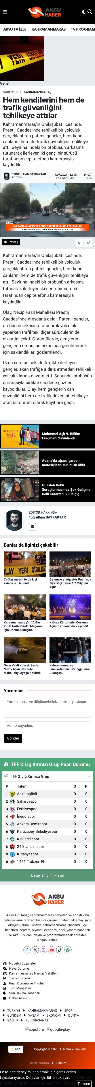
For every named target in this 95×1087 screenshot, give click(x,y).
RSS (17, 1049)
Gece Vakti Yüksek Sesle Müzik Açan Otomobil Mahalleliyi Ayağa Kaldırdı (22, 669)
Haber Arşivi (18, 998)
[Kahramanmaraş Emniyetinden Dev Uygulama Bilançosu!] (70, 649)
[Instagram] (43, 949)
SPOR (68, 1011)
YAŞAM (33, 1015)
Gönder (13, 738)
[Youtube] (51, 949)
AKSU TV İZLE (15, 29)
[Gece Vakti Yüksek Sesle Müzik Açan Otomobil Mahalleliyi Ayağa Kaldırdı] (25, 649)
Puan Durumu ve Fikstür (26, 983)
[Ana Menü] (5, 12)
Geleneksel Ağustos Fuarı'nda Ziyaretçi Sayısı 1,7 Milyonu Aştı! (70, 583)
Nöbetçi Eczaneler (22, 963)
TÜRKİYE (13, 1011)
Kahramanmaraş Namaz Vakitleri (33, 973)
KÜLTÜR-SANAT (37, 1020)
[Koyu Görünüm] (84, 12)
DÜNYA (73, 1015)
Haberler (10, 92)
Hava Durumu (19, 969)
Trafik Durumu (19, 978)
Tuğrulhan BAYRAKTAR (47, 517)
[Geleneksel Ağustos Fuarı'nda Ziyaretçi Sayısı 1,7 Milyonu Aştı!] (70, 564)
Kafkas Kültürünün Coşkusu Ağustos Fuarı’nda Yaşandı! (68, 624)
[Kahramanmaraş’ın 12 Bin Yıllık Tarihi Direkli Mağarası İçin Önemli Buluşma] (25, 607)
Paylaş (13, 242)
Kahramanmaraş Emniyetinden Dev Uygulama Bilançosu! (69, 669)
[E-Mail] (32, 526)
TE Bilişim (58, 1063)
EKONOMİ (54, 1015)
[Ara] (89, 12)
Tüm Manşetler (20, 988)
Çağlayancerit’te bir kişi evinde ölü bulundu (20, 581)
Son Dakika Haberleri (24, 993)
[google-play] (58, 1030)
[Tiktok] (59, 949)
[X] (35, 949)
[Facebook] (27, 949)
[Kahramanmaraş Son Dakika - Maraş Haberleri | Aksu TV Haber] (44, 12)
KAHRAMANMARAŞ (48, 29)
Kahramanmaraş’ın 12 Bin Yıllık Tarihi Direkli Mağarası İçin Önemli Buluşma (23, 626)
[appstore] (35, 1030)
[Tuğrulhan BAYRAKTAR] (14, 520)
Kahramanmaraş (37, 92)
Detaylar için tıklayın (47, 875)
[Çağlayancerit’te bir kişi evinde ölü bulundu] (25, 564)
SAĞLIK (12, 1020)
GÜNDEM (14, 1015)
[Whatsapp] (68, 949)
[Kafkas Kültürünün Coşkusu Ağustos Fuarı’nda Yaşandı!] (70, 607)
